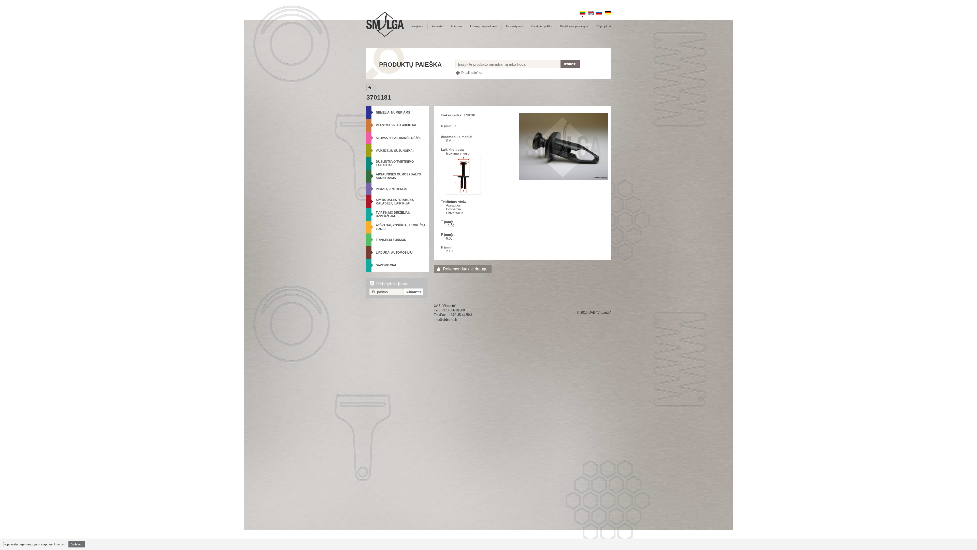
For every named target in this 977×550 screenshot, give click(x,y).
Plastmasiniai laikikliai (396, 125)
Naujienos (417, 26)
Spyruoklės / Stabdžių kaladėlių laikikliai (395, 201)
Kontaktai (437, 26)
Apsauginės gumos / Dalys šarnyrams (398, 176)
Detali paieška (471, 73)
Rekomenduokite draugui (466, 269)
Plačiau (59, 544)
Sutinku (76, 544)
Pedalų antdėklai (391, 189)
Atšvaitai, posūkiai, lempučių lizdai (400, 227)
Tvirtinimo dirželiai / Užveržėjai (393, 214)
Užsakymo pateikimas (484, 26)
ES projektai (603, 26)
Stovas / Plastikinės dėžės (398, 138)
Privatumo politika (541, 26)
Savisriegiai (386, 265)
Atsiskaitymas (514, 26)
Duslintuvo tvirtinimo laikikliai (395, 163)
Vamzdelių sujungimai (394, 151)
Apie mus (456, 26)
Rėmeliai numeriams (393, 112)
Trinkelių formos (391, 240)
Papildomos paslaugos (574, 26)
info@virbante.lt (445, 320)
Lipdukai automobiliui (394, 252)
